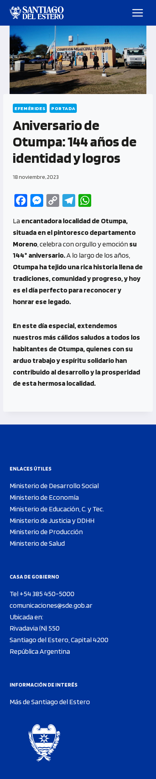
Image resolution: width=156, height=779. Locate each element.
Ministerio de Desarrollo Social (54, 485)
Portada (63, 108)
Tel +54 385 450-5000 (42, 593)
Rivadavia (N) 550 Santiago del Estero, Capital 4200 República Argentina (59, 639)
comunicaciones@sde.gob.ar (51, 605)
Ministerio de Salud (37, 543)
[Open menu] (137, 12)
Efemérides (29, 108)
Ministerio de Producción (46, 531)
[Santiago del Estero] (37, 12)
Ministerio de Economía (44, 497)
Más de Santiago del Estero (50, 701)
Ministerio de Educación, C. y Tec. (57, 509)
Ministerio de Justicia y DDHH (52, 520)
